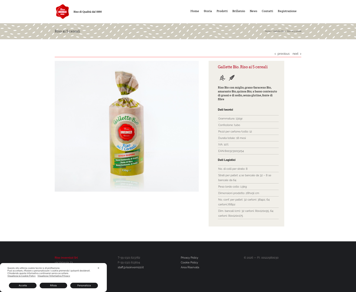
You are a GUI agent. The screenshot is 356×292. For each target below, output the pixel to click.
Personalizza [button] (84, 285)
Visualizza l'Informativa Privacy (53, 276)
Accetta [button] (23, 285)
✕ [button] (98, 268)
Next (295, 53)
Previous (284, 53)
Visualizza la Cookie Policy (21, 276)
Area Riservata (190, 267)
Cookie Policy (189, 262)
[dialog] (53, 277)
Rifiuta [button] (53, 285)
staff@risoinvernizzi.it (131, 267)
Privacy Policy (189, 257)
